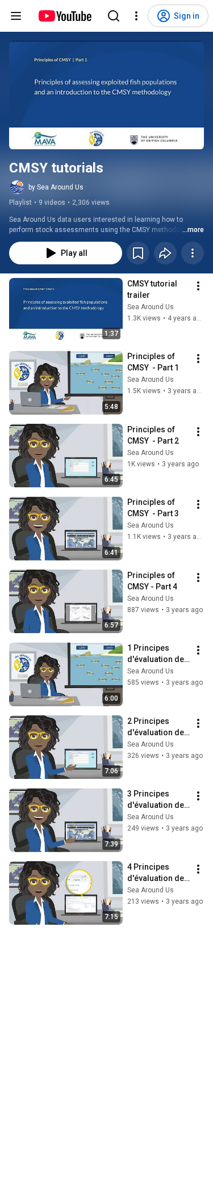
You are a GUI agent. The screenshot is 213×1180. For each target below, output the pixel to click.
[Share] (165, 253)
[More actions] (192, 253)
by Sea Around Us (55, 187)
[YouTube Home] (64, 16)
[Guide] (16, 16)
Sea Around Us (150, 307)
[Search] (113, 16)
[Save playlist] (138, 253)
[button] (106, 95)
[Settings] (136, 16)
